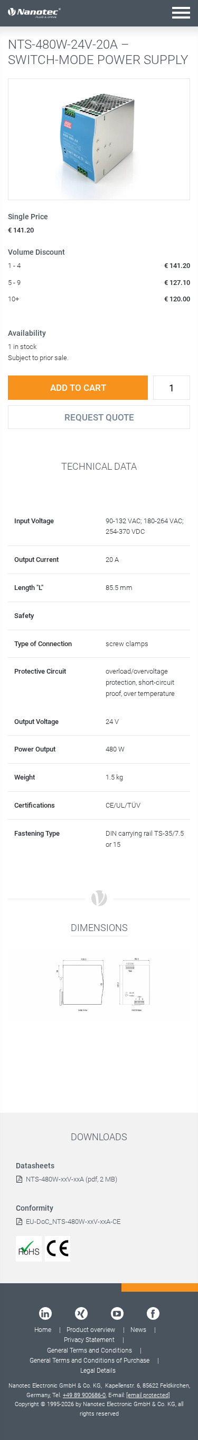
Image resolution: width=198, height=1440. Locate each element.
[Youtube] (117, 1313)
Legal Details (98, 1370)
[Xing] (81, 1313)
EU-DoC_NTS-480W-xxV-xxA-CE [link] (73, 1222)
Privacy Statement (89, 1340)
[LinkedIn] (45, 1313)
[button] (181, 12)
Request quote (99, 417)
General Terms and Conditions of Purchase (89, 1360)
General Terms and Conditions (89, 1350)
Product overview (91, 1330)
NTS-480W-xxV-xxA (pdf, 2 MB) (71, 1179)
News (138, 1330)
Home (42, 1330)
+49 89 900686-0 (84, 1395)
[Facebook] (153, 1313)
